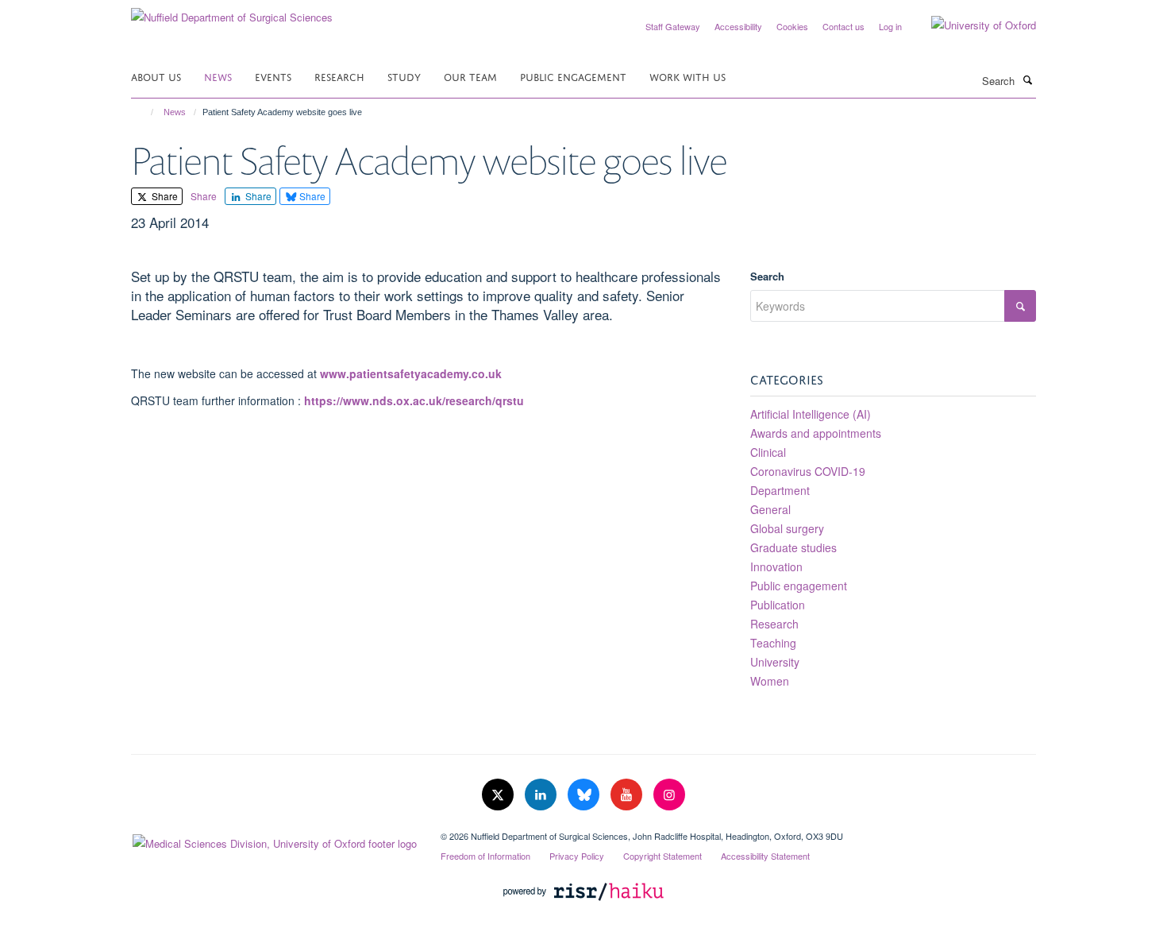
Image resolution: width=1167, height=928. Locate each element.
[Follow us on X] (499, 794)
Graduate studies (793, 547)
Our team (470, 75)
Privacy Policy (576, 855)
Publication (777, 605)
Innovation (776, 566)
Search (767, 276)
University (774, 662)
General (770, 509)
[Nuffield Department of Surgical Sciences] (232, 11)
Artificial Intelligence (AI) (810, 414)
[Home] (145, 112)
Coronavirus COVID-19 (807, 471)
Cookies (792, 26)
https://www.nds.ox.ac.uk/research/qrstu (414, 400)
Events (273, 75)
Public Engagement (573, 75)
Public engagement (798, 586)
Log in (890, 26)
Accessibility (738, 26)
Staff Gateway (672, 26)
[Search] (1027, 79)
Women (769, 681)
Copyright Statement (662, 855)
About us (156, 75)
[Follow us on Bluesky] (585, 794)
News (218, 75)
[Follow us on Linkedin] (542, 794)
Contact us (843, 26)
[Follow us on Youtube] (627, 794)
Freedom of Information (485, 855)
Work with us (687, 75)
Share (163, 196)
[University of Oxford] (971, 25)
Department (780, 490)
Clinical (768, 452)
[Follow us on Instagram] (669, 794)
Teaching (773, 643)
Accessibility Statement (765, 855)
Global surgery (787, 528)
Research (339, 75)
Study (404, 75)
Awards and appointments (815, 433)
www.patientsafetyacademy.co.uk (411, 373)
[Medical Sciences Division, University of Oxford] (274, 839)
